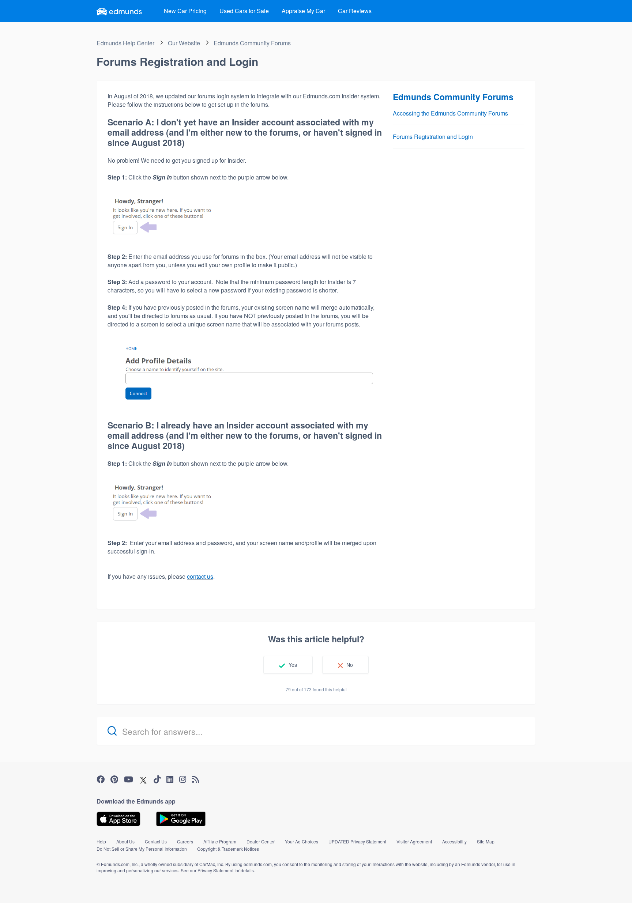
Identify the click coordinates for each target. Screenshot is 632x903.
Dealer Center (261, 841)
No (349, 664)
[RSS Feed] (195, 779)
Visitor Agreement (414, 841)
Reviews (355, 11)
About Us (125, 841)
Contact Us (156, 841)
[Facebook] (101, 779)
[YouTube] (128, 779)
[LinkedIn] (169, 779)
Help (101, 841)
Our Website (184, 43)
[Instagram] (182, 779)
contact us (200, 576)
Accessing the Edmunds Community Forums (450, 113)
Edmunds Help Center (125, 43)
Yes (293, 664)
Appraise (303, 11)
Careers (185, 841)
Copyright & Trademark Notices (228, 849)
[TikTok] (157, 779)
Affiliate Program (219, 841)
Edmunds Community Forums (252, 43)
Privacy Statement (215, 870)
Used (244, 11)
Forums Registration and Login (433, 136)
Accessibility (454, 841)
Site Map (485, 841)
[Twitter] (143, 780)
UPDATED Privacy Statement (357, 841)
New (185, 11)
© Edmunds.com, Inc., (118, 864)
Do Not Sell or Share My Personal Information (142, 849)
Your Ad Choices (301, 841)
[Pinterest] (114, 779)
